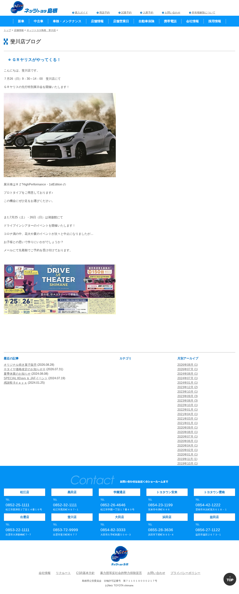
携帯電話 (170, 21)
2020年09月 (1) (187, 427)
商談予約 (104, 12)
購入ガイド (81, 12)
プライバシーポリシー (185, 573)
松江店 (24, 492)
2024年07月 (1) (187, 378)
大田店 (119, 517)
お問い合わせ (172, 12)
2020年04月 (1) (187, 445)
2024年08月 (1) (187, 373)
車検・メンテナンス (67, 21)
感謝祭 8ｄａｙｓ (15, 382)
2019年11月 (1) (187, 459)
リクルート (63, 573)
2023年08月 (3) (187, 400)
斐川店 (72, 517)
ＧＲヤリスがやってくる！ (36, 59)
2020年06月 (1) (187, 441)
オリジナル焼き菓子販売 (20, 364)
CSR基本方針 (85, 573)
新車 (21, 21)
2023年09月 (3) (187, 396)
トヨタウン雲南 (214, 492)
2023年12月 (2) (187, 387)
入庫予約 (148, 12)
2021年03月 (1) (187, 418)
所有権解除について (203, 12)
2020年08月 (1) (187, 432)
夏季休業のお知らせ (17, 373)
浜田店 (166, 517)
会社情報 (192, 21)
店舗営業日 (121, 21)
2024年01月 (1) (187, 382)
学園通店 (119, 492)
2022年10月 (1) (187, 405)
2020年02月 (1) (187, 450)
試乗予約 (126, 12)
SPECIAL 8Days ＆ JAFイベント (26, 378)
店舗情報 (97, 21)
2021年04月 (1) (187, 414)
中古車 (38, 21)
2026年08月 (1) (187, 364)
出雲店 (24, 517)
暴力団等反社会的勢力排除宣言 (121, 573)
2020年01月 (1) (187, 454)
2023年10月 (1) (187, 391)
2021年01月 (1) (187, 423)
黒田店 (72, 492)
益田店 (214, 517)
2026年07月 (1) (187, 369)
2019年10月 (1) (187, 463)
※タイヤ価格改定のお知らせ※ (25, 369)
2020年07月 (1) (187, 436)
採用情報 (214, 21)
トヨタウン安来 (166, 492)
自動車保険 (146, 21)
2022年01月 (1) (187, 409)
